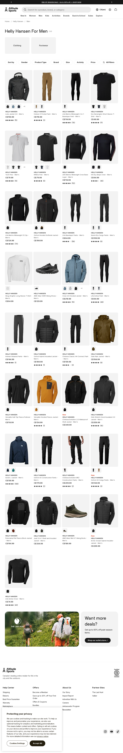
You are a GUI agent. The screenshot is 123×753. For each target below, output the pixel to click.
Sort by (11, 62)
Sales (90, 16)
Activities (56, 16)
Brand (56, 62)
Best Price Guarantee (11, 699)
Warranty (6, 703)
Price (93, 62)
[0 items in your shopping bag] (115, 9)
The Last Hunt (97, 692)
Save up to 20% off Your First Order (44, 697)
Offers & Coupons (40, 702)
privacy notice (42, 736)
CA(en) (103, 10)
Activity (80, 62)
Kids (47, 16)
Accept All (37, 743)
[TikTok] (117, 731)
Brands (66, 16)
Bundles (36, 705)
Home (7, 21)
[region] (32, 729)
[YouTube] (111, 731)
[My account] (110, 9)
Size (68, 62)
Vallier (94, 696)
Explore (99, 16)
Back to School (78, 16)
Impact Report (68, 696)
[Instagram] (105, 731)
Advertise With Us (69, 699)
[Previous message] (11, 2)
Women (32, 16)
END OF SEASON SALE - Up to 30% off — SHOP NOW (61, 2)
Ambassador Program (71, 706)
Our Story (66, 692)
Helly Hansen (18, 21)
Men (40, 16)
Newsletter (66, 710)
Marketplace (8, 706)
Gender (24, 62)
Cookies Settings (17, 743)
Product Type (40, 62)
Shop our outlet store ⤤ (98, 640)
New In (23, 16)
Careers (65, 703)
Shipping (6, 692)
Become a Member (40, 692)
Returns (6, 696)
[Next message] (112, 2)
